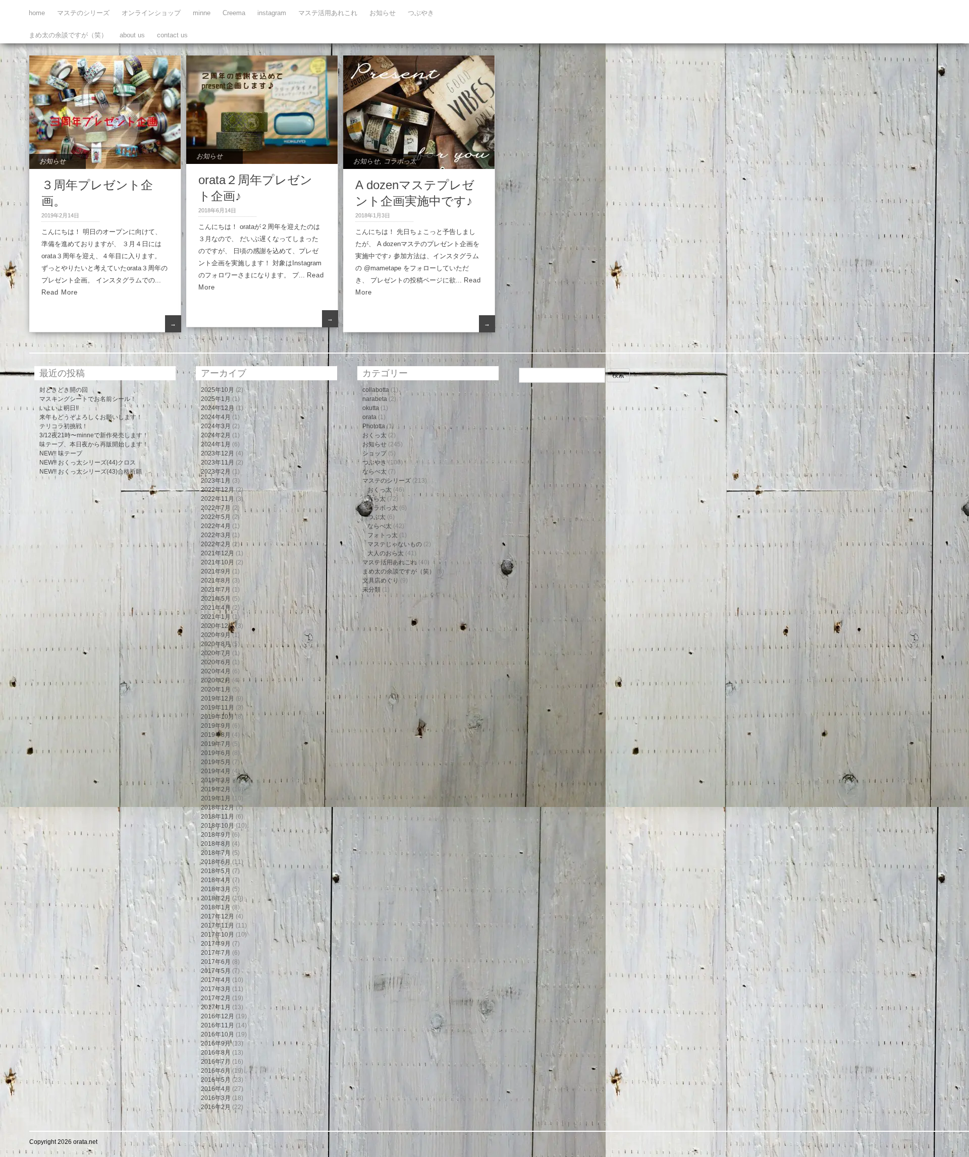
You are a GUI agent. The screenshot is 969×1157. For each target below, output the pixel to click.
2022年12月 (217, 489)
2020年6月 (216, 662)
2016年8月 (216, 1052)
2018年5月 (216, 871)
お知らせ (382, 13)
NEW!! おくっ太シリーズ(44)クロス (87, 462)
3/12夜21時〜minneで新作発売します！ (93, 435)
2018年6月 (216, 861)
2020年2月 (216, 680)
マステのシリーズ (83, 13)
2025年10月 (217, 389)
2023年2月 (216, 471)
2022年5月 (216, 516)
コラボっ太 (400, 161)
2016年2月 (216, 1107)
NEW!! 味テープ (60, 453)
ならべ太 (374, 471)
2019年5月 (216, 762)
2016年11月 (217, 1025)
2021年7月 (216, 589)
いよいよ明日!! (59, 408)
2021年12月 (217, 553)
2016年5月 (216, 1079)
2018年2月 (216, 898)
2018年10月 (217, 825)
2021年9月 (216, 571)
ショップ (374, 453)
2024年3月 (216, 426)
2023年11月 (217, 462)
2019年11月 (217, 707)
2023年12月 (217, 453)
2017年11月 (217, 925)
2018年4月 (216, 880)
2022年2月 (216, 544)
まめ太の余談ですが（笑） (68, 35)
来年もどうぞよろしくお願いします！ (90, 417)
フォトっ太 (382, 535)
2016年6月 (216, 1070)
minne (201, 13)
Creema (234, 13)
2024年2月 (216, 435)
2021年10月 (217, 562)
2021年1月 (216, 616)
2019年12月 (217, 698)
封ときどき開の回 (63, 389)
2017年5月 (216, 970)
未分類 (371, 589)
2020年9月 (216, 635)
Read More (59, 292)
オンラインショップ (151, 13)
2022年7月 (216, 507)
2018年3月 (216, 889)
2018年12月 (217, 807)
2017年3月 (216, 989)
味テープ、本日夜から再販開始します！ (93, 444)
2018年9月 (216, 834)
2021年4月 (216, 607)
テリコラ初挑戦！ (63, 426)
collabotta (375, 389)
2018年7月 (216, 852)
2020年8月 (216, 644)
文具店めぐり (380, 580)
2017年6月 (216, 961)
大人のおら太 (385, 553)
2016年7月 (216, 1061)
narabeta (374, 398)
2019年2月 (216, 789)
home (37, 13)
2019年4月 (216, 771)
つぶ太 (376, 516)
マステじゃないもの (394, 544)
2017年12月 (217, 916)
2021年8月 (216, 580)
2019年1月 (216, 798)
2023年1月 (216, 480)
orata (369, 417)
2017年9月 (216, 943)
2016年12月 (217, 1016)
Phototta (373, 426)
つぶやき (421, 13)
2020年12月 (217, 625)
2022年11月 (217, 498)
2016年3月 (216, 1098)
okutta (370, 408)
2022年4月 (216, 526)
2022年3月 (216, 535)
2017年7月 (216, 952)
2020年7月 (216, 653)
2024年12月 (217, 408)
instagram (271, 13)
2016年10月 (217, 1034)
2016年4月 (216, 1088)
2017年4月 (216, 980)
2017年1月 (216, 1007)
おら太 (376, 498)
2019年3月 (216, 780)
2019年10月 (217, 716)
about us (132, 35)
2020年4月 (216, 671)
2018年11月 (217, 816)
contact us (172, 35)
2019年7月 (216, 743)
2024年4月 (216, 417)
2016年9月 (216, 1043)
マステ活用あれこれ (327, 13)
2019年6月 (216, 753)
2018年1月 (216, 907)
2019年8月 (216, 734)
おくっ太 (374, 435)
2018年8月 (216, 843)
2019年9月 (216, 725)
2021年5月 (216, 598)
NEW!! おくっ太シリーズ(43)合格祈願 (90, 471)
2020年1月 (216, 689)
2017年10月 (217, 934)
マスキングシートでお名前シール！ (87, 398)
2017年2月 (216, 998)
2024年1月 (216, 444)
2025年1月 (216, 398)
